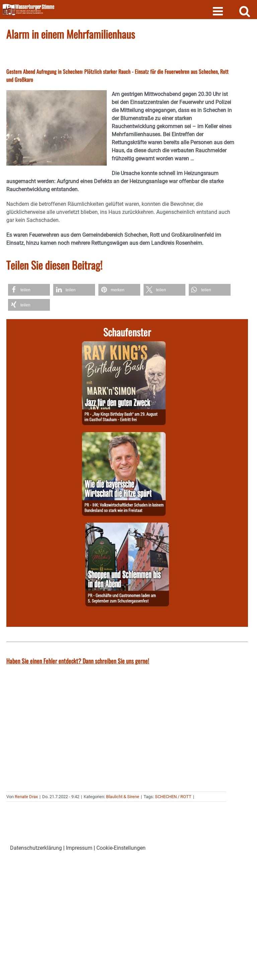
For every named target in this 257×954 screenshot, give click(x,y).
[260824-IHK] (124, 436)
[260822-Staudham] (124, 345)
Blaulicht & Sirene (122, 796)
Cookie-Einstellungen (121, 848)
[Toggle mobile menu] (219, 11)
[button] (29, 290)
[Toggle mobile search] (244, 11)
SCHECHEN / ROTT (173, 796)
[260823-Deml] (127, 526)
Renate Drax (26, 796)
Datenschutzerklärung (36, 848)
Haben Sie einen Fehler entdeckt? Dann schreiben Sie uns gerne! (77, 660)
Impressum (79, 848)
